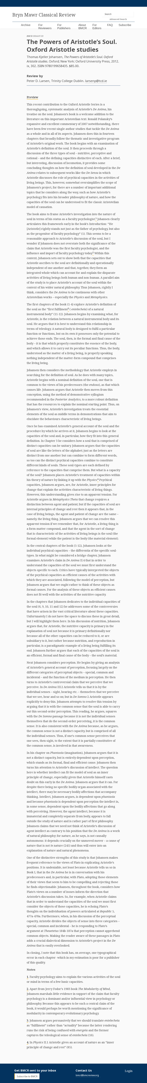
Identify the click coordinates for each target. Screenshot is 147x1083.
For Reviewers (45, 26)
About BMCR (82, 26)
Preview (32, 97)
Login (129, 1071)
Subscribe (125, 25)
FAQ (110, 25)
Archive (25, 25)
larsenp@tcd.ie (96, 81)
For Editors (96, 26)
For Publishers (63, 26)
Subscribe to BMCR (27, 1076)
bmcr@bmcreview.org (87, 1075)
